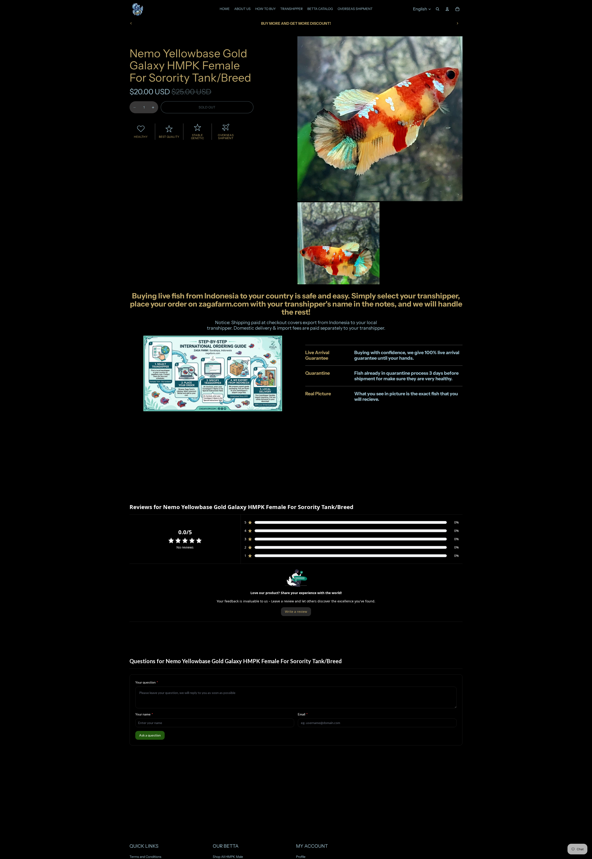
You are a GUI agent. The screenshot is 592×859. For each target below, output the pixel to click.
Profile (300, 857)
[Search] (437, 9)
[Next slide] (457, 23)
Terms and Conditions (145, 857)
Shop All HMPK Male (228, 857)
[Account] (447, 9)
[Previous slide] (131, 23)
